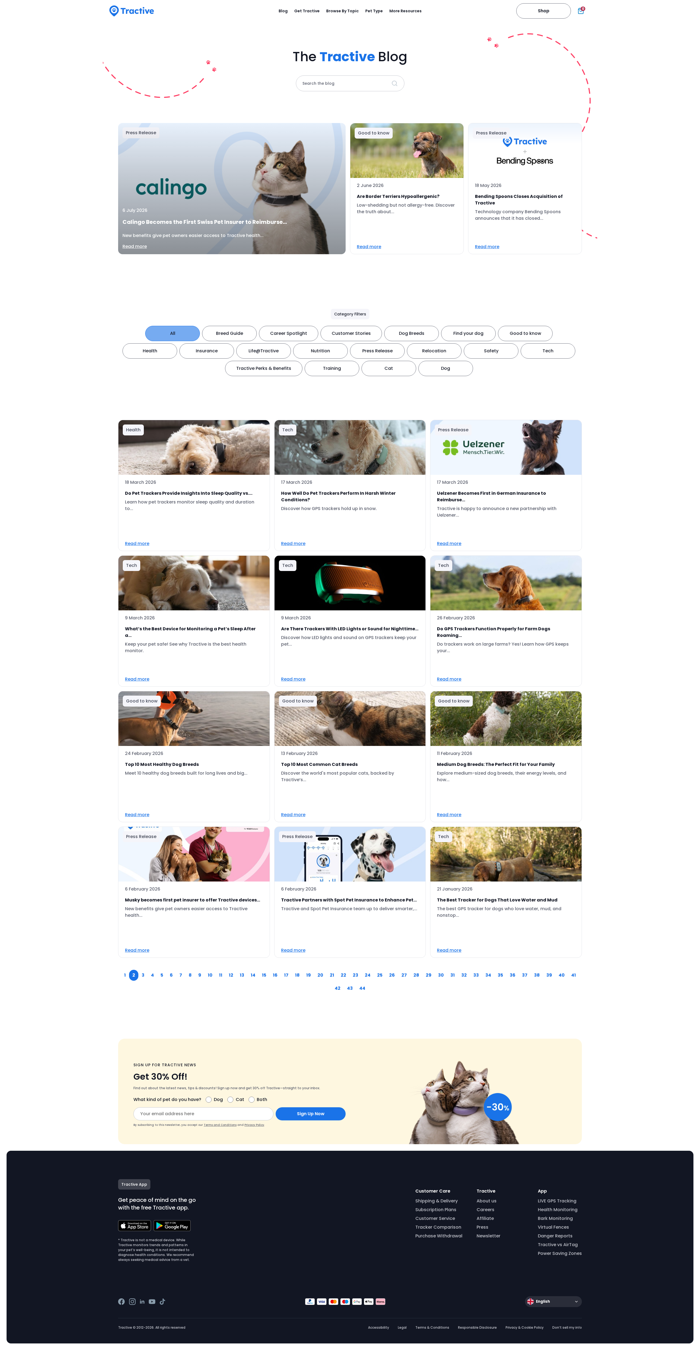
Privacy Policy (254, 1125)
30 (441, 975)
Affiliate (485, 1218)
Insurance (207, 351)
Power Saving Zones (560, 1253)
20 (320, 975)
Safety (491, 351)
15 (264, 975)
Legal (402, 1327)
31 (452, 975)
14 (253, 975)
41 (573, 975)
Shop (543, 11)
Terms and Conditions (220, 1125)
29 (428, 975)
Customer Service (435, 1218)
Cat (388, 368)
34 (488, 975)
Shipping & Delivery (436, 1201)
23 (355, 975)
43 (350, 988)
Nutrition (320, 351)
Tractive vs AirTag (558, 1244)
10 (210, 975)
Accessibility (378, 1327)
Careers (485, 1209)
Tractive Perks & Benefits (263, 368)
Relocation (434, 351)
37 (524, 975)
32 (464, 975)
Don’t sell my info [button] (567, 1327)
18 (297, 975)
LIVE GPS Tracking (557, 1201)
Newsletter (488, 1236)
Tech (547, 351)
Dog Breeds (411, 333)
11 (220, 975)
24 (368, 975)
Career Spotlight (288, 333)
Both (262, 1099)
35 (500, 975)
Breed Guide (229, 333)
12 (231, 975)
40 (562, 975)
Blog (283, 11)
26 (392, 975)
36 (512, 975)
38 (537, 975)
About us (487, 1201)
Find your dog (468, 333)
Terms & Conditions (432, 1327)
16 (275, 975)
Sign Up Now (311, 1114)
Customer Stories (351, 333)
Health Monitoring (558, 1209)
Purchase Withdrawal (438, 1236)
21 (332, 975)
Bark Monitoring (555, 1218)
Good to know (525, 333)
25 (380, 975)
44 (362, 988)
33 (476, 975)
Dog (445, 368)
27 (404, 975)
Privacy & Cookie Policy (525, 1327)
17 (286, 975)
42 (337, 988)
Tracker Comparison (438, 1227)
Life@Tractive (264, 351)
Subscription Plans (435, 1209)
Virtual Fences (553, 1227)
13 (242, 975)
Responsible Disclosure (477, 1327)
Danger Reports (555, 1236)
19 (308, 975)
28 (416, 975)
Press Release (377, 351)
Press (482, 1227)
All (172, 333)
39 (549, 975)
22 (343, 975)
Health (150, 351)
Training (332, 368)
